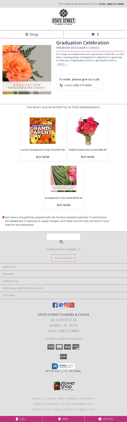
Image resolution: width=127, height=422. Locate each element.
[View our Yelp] (71, 306)
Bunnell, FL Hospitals (81, 398)
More (60, 64)
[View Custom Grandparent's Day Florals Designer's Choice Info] (42, 130)
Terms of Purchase (64, 409)
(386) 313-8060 (115, 3)
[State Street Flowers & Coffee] (63, 26)
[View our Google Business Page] (60, 306)
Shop (34, 34)
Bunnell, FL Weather (46, 404)
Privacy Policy (41, 409)
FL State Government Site (77, 404)
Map (65, 419)
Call (22, 419)
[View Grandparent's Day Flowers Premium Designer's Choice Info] (63, 178)
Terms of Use (87, 409)
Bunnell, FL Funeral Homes (48, 398)
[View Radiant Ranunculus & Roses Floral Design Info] (88, 130)
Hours (107, 419)
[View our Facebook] (55, 306)
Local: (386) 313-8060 (63, 331)
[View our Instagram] (66, 306)
